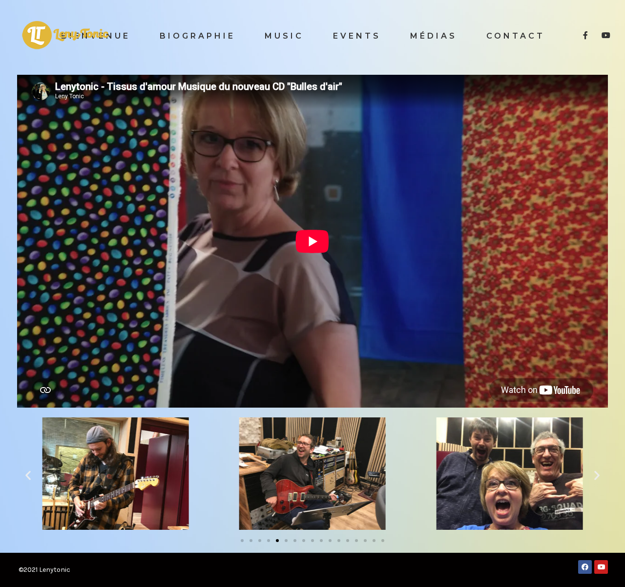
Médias (433, 36)
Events (357, 36)
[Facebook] (585, 567)
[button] (242, 540)
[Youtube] (601, 567)
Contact (515, 36)
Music (284, 36)
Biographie (197, 36)
